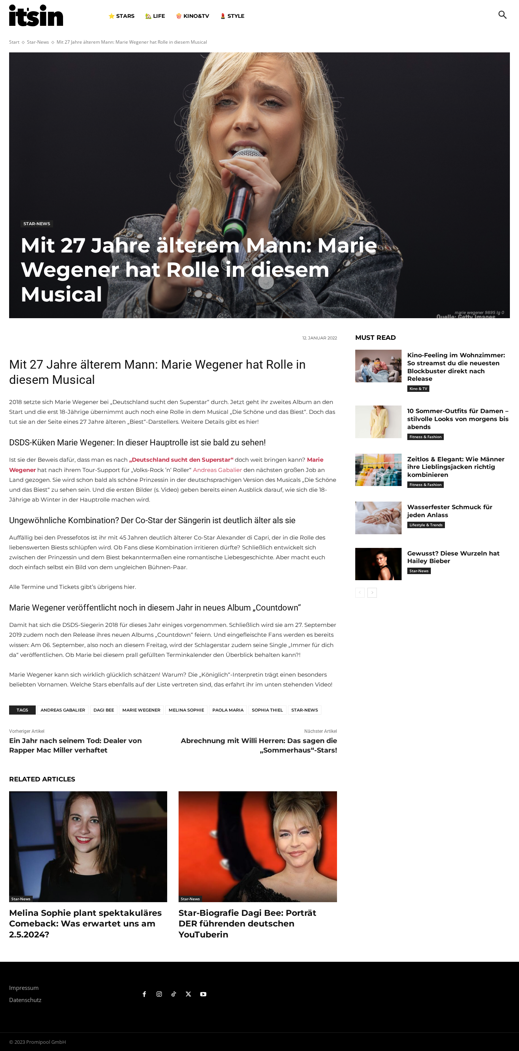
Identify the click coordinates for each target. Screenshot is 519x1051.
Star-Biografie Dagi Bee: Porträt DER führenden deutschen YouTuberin (247, 924)
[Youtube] (203, 994)
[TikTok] (173, 994)
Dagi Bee (103, 710)
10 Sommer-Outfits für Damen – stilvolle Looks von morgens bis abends (458, 419)
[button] (502, 15)
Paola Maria (228, 710)
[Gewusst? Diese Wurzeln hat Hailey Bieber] (378, 564)
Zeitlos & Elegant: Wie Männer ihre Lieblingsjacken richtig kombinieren (456, 467)
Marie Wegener (141, 710)
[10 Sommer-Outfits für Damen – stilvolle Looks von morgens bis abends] (378, 422)
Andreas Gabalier (217, 469)
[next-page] (372, 593)
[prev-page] (360, 593)
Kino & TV (418, 388)
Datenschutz (25, 1000)
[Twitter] (188, 994)
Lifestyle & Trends (426, 524)
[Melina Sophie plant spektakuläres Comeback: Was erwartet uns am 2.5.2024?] (88, 846)
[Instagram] (159, 994)
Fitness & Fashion (425, 436)
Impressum (24, 987)
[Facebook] (144, 994)
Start (14, 42)
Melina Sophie (186, 710)
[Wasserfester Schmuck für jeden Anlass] (378, 518)
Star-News (38, 42)
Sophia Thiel (267, 710)
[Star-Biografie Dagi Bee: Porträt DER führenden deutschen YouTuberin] (258, 846)
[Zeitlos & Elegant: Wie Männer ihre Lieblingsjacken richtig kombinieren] (378, 470)
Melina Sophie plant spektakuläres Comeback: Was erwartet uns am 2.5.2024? (85, 924)
